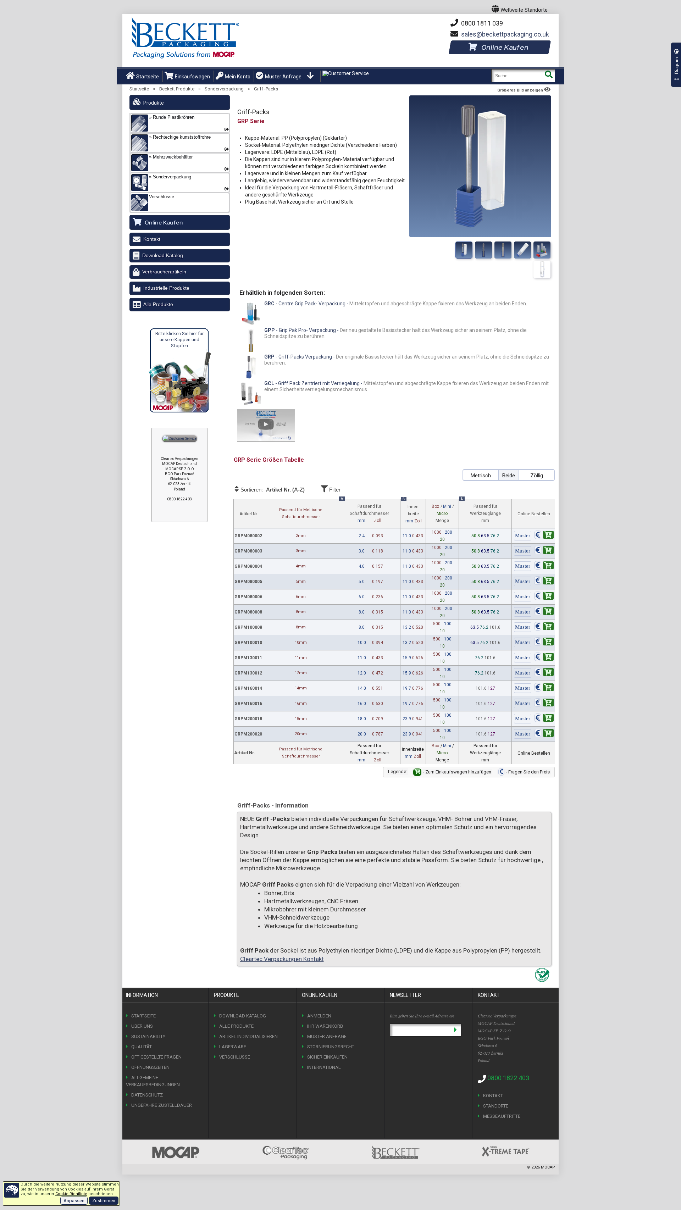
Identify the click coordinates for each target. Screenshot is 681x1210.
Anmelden (319, 1015)
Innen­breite (412, 512)
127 (491, 688)
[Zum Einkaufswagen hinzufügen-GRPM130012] (544, 673)
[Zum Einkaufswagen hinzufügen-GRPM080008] (544, 612)
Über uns (142, 1026)
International (324, 1067)
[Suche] (548, 76)
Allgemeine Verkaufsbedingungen (153, 1081)
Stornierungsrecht (330, 1046)
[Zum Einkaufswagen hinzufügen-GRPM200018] (544, 718)
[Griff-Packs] (463, 250)
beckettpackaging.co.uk (505, 34)
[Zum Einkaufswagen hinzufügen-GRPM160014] (544, 688)
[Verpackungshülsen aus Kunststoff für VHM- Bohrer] (541, 269)
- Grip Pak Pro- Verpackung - (395, 333)
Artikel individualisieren (248, 1036)
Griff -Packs (266, 88)
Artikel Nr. (248, 513)
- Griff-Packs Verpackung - (406, 360)
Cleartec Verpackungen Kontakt (282, 958)
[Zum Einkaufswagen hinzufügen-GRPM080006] (544, 596)
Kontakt (151, 239)
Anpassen (73, 1200)
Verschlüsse (234, 1057)
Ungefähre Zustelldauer (161, 1105)
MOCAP (548, 1167)
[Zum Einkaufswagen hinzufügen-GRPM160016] (544, 703)
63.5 (486, 535)
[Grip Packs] (522, 250)
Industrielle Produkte (166, 288)
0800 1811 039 (481, 23)
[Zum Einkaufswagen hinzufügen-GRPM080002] (544, 535)
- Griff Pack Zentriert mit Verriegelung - (406, 387)
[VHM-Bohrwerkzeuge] (502, 250)
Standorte (495, 1106)
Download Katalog (162, 255)
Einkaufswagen (192, 76)
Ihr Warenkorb (325, 1026)
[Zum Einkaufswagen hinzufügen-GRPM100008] (544, 627)
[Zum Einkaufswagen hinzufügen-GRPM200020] (544, 734)
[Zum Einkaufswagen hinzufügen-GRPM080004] (544, 566)
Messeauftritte (501, 1116)
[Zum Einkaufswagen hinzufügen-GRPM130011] (544, 657)
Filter (334, 490)
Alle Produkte (158, 304)
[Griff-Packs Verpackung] (483, 250)
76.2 (495, 535)
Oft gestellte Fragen (156, 1057)
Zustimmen (103, 1200)
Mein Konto (237, 76)
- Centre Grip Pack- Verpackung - (395, 303)
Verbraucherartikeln (164, 271)
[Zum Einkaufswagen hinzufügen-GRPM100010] (544, 642)
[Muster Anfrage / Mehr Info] (523, 535)
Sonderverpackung (224, 88)
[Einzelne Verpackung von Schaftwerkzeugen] (541, 250)
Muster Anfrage (283, 76)
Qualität (141, 1046)
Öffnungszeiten (150, 1067)
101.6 (494, 627)
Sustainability (148, 1036)
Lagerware (232, 1046)
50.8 (476, 535)
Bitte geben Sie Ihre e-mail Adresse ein (422, 1015)
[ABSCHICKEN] (455, 1030)
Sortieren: (272, 490)
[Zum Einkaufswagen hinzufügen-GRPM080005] (544, 581)
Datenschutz (147, 1095)
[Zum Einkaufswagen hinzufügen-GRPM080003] (544, 551)
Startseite (147, 76)
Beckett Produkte (176, 88)
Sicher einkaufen (327, 1057)
